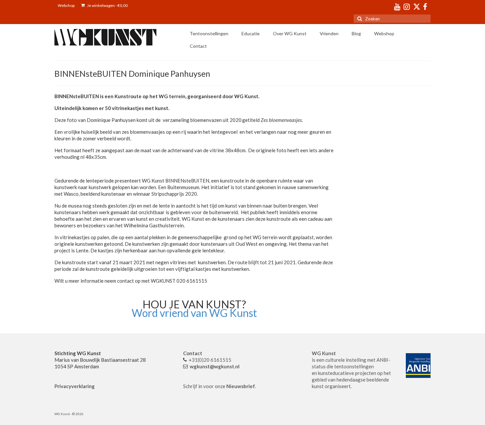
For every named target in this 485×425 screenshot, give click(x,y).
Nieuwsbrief (240, 386)
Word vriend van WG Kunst (194, 312)
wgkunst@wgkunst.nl (215, 366)
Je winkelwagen (107, 5)
